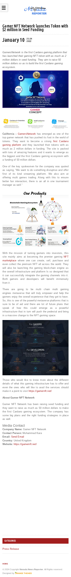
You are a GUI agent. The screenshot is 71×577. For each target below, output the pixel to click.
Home (5, 564)
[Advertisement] (35, 497)
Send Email (17, 436)
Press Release (10, 548)
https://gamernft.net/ (40, 391)
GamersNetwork (27, 133)
